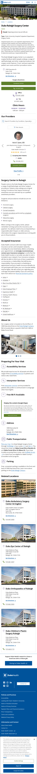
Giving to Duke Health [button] (17, 663)
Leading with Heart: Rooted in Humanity (12, 701)
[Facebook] (4, 683)
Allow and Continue (12, 415)
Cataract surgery (8, 207)
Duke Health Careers (7, 731)
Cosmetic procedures (9, 213)
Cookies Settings (18, 761)
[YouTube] (8, 686)
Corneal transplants (9, 210)
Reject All (18, 766)
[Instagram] (8, 683)
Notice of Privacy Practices (8, 706)
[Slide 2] (18, 356)
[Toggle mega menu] (32, 2)
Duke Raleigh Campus (27, 326)
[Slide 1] (16, 356)
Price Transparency (6, 712)
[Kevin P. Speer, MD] (18, 136)
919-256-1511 (19, 161)
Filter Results (19, 127)
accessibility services (16, 374)
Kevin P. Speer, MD (18, 142)
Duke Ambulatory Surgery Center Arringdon (17, 502)
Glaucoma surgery (8, 218)
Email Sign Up (5, 736)
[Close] (34, 739)
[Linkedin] (11, 683)
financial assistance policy (24, 274)
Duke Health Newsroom (8, 733)
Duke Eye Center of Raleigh (18, 546)
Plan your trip (5, 444)
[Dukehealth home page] (4, 2)
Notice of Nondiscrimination (9, 703)
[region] (18, 755)
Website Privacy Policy (7, 717)
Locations (10, 22)
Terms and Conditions (7, 714)
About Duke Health (6, 725)
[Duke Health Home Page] (11, 675)
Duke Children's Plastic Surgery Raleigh (16, 632)
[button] (28, 2)
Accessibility (4, 698)
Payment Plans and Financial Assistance (12, 709)
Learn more (6, 412)
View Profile (18, 171)
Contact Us (23, 683)
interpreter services (10, 386)
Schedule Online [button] (19, 83)
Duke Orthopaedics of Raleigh (19, 588)
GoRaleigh (10, 446)
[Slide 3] (20, 356)
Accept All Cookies (18, 771)
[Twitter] (4, 686)
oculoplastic (27, 213)
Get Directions (10, 76)
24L (30, 446)
